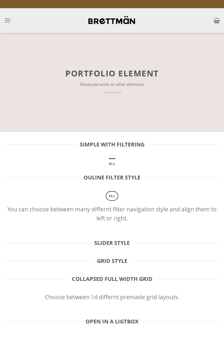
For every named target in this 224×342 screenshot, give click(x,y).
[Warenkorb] (217, 20)
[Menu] (7, 20)
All (112, 163)
